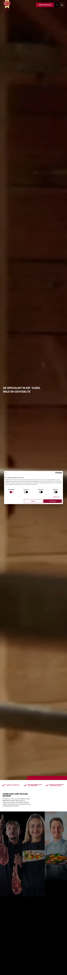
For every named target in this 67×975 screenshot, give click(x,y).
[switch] (26, 492)
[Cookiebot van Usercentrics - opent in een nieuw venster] (56, 473)
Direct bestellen (45, 5)
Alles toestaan (52, 501)
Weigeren (33, 501)
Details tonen (56, 496)
